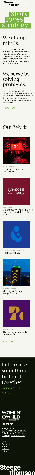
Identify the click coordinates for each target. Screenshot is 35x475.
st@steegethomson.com (13, 435)
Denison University (8, 166)
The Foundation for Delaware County (14, 250)
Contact (5, 448)
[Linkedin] (7, 423)
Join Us (5, 451)
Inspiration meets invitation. (13, 170)
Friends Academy (8, 207)
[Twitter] (11, 423)
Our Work (6, 444)
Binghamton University (9, 288)
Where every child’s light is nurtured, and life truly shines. (18, 212)
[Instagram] (3, 423)
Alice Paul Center (8, 329)
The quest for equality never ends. (15, 333)
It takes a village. (12, 253)
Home (4, 442)
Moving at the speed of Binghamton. (15, 292)
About (5, 446)
